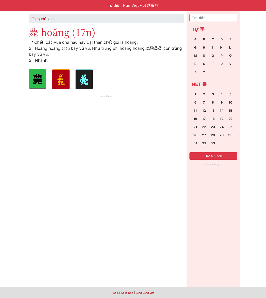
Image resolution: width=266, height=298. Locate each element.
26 (195, 135)
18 (213, 119)
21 (195, 127)
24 (222, 127)
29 (222, 135)
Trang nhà (39, 19)
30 (230, 135)
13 (213, 110)
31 (195, 143)
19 (222, 119)
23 (213, 127)
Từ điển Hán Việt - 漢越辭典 (133, 5)
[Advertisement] (106, 125)
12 (204, 110)
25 (230, 127)
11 (195, 110)
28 (213, 135)
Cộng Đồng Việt (145, 292)
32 (204, 143)
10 (230, 102)
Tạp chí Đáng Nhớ (122, 292)
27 (204, 135)
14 (222, 110)
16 (195, 119)
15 (230, 110)
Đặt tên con (213, 156)
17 (204, 119)
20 (230, 119)
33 (213, 143)
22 (204, 127)
